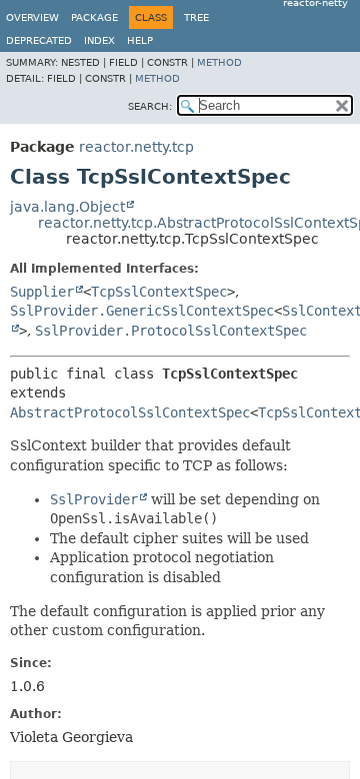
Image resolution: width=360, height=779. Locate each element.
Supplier (42, 292)
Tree (196, 17)
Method (219, 62)
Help (140, 40)
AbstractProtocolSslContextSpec (130, 412)
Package (94, 17)
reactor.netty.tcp (136, 147)
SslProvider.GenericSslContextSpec (142, 311)
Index (99, 40)
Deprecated (39, 40)
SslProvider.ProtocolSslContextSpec (171, 331)
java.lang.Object (67, 207)
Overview (32, 17)
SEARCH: (150, 106)
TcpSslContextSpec (159, 292)
